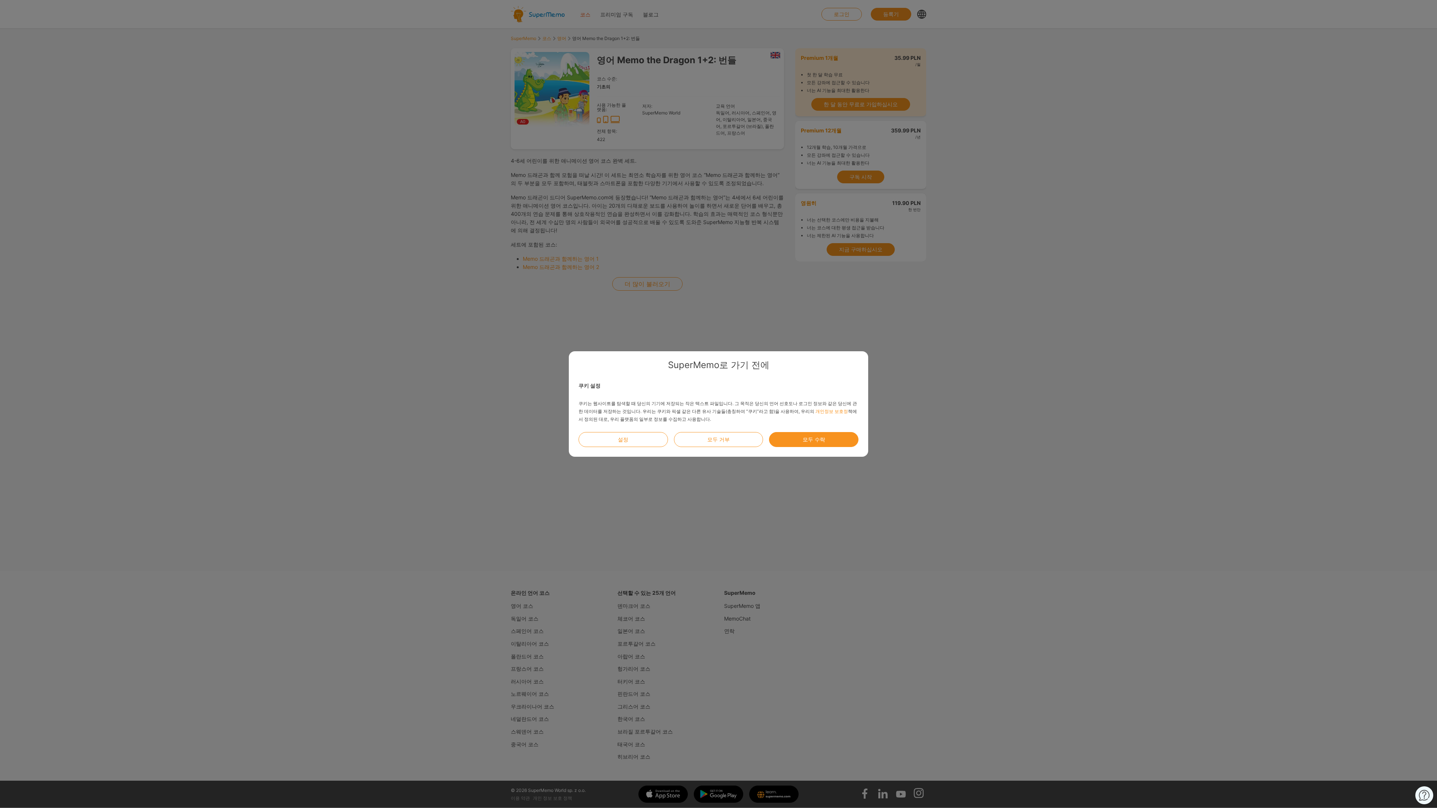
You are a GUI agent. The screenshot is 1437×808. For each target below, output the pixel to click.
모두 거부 (718, 439)
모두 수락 (814, 439)
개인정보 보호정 (831, 411)
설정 (623, 439)
